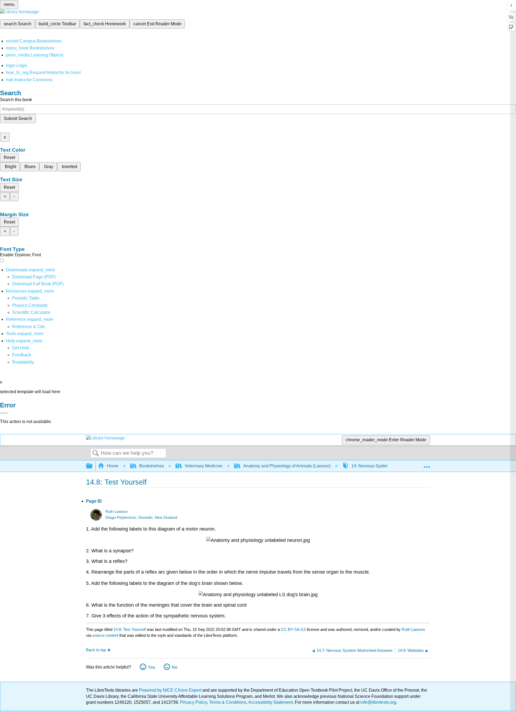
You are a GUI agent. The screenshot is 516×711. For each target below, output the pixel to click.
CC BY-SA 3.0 (293, 629)
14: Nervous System (370, 466)
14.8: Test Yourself (129, 629)
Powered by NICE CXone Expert (170, 690)
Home (113, 466)
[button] (21, 355)
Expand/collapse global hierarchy (92, 466)
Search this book (16, 99)
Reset (9, 157)
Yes (151, 667)
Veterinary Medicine (204, 466)
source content (105, 635)
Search (95, 453)
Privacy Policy (193, 702)
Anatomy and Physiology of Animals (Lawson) (287, 466)
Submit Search (18, 118)
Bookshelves (151, 466)
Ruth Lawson (116, 512)
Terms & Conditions (227, 702)
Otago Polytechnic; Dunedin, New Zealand (141, 518)
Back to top (96, 650)
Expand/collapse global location (427, 464)
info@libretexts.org (377, 702)
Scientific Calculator (31, 312)
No (174, 667)
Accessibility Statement (270, 702)
